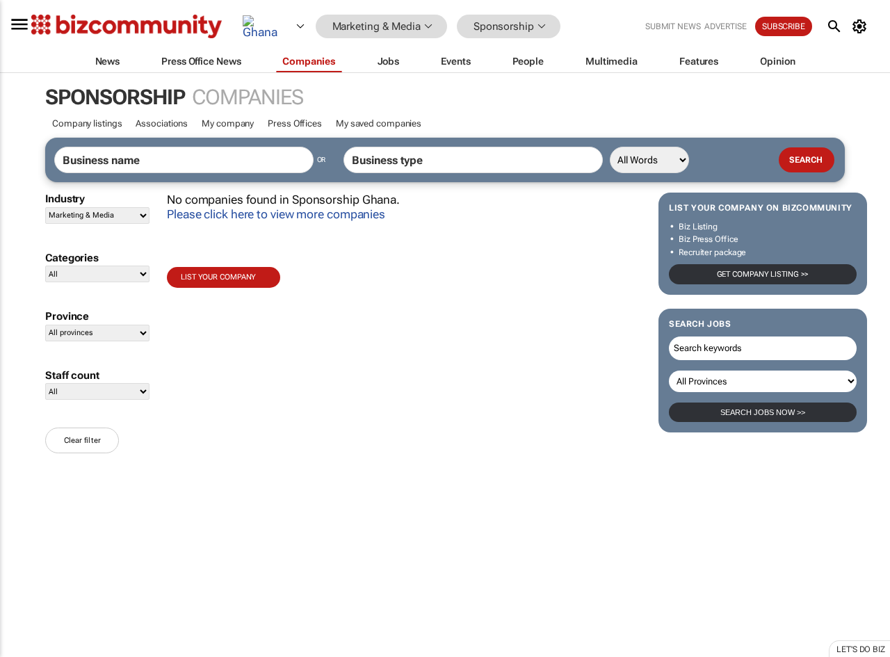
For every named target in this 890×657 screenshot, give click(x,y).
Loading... (26, 650)
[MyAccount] (862, 26)
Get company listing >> (763, 274)
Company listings (87, 123)
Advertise (725, 26)
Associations (162, 123)
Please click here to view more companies (276, 214)
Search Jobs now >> (762, 412)
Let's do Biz (860, 649)
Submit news (673, 26)
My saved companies (378, 123)
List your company (218, 277)
